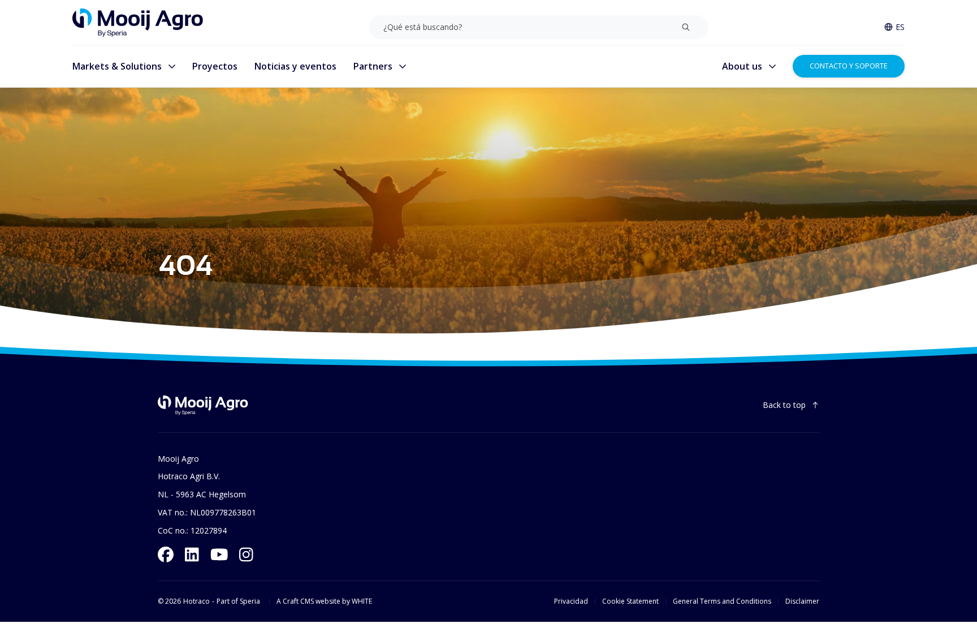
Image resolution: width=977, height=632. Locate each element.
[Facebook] (166, 554)
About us (742, 66)
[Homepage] (138, 22)
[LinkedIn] (192, 554)
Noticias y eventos (295, 66)
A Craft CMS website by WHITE (324, 601)
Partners (372, 66)
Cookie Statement (630, 601)
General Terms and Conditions (722, 601)
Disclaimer (802, 601)
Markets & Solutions (117, 66)
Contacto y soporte (849, 66)
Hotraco (196, 601)
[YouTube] (219, 554)
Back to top (784, 404)
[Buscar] (685, 27)
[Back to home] (203, 405)
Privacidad (571, 601)
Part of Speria (238, 601)
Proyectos (214, 66)
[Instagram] (246, 554)
